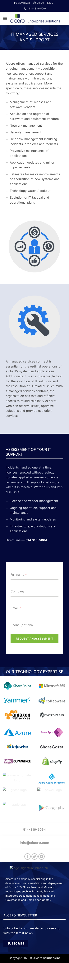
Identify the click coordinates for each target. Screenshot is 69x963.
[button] (5, 18)
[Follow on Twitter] (34, 856)
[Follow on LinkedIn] (41, 856)
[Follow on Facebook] (27, 856)
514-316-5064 (34, 829)
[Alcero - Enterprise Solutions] (36, 18)
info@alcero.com (34, 842)
